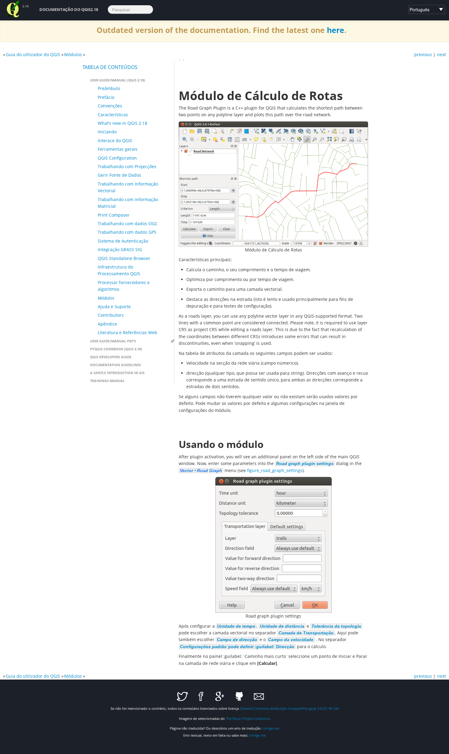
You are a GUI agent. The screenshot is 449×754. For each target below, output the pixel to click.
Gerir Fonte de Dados (119, 175)
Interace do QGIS (115, 140)
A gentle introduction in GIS (117, 372)
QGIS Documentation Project (13, 9)
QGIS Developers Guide (110, 357)
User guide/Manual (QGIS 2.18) (117, 80)
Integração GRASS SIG (120, 249)
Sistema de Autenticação (123, 241)
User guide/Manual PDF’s (113, 341)
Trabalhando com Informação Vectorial (128, 187)
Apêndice (107, 324)
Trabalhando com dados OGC (128, 223)
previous (423, 54)
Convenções (110, 106)
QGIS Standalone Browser (124, 258)
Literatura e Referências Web (127, 332)
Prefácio (106, 97)
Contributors (111, 315)
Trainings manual (107, 380)
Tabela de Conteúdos (109, 67)
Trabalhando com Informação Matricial (128, 203)
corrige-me (270, 728)
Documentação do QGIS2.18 (68, 9)
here (335, 30)
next (441, 54)
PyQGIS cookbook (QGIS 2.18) (116, 349)
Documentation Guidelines (115, 365)
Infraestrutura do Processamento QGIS (119, 270)
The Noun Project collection (247, 718)
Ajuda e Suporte (114, 306)
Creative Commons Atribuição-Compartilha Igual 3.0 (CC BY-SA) (289, 708)
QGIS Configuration (117, 158)
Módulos (73, 54)
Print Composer (114, 215)
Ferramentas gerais (117, 149)
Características (113, 114)
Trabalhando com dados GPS (127, 232)
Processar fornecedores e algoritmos (124, 286)
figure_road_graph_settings (274, 470)
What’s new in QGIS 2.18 (122, 123)
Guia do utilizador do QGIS (33, 54)
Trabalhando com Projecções (127, 166)
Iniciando (107, 132)
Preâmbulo (109, 88)
